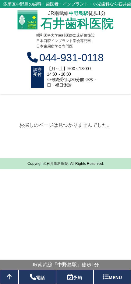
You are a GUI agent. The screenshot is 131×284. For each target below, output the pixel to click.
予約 (77, 277)
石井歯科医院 (77, 23)
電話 (40, 277)
